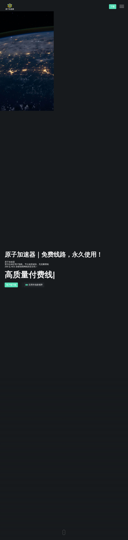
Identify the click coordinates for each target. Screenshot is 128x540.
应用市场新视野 (35, 285)
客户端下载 (11, 285)
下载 (113, 6)
